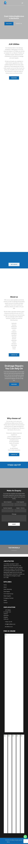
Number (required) (7, 508)
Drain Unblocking (8, 589)
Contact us (19, 23)
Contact (5, 602)
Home (5, 585)
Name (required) (8, 502)
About (5, 587)
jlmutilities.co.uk (9, 626)
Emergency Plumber (8, 598)
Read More (9, 23)
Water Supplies (7, 596)
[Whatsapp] (25, 836)
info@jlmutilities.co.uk (10, 624)
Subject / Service (20, 508)
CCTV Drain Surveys (8, 593)
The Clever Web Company (15, 841)
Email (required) (20, 502)
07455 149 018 (8, 621)
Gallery (5, 600)
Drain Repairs (7, 591)
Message (14, 514)
